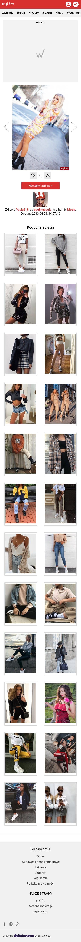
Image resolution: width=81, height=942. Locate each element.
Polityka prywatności (40, 883)
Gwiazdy (7, 13)
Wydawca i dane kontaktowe (40, 862)
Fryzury (34, 13)
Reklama (40, 867)
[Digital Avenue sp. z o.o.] (24, 936)
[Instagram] (11, 924)
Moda (59, 13)
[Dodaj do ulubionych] (33, 175)
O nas (40, 856)
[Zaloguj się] (68, 4)
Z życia (47, 13)
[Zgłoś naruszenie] (47, 175)
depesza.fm (40, 911)
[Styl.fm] (10, 4)
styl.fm (40, 900)
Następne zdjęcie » (40, 185)
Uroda (21, 13)
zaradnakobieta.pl (41, 906)
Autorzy (40, 873)
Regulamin (40, 878)
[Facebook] (4, 924)
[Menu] (76, 4)
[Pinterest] (17, 924)
